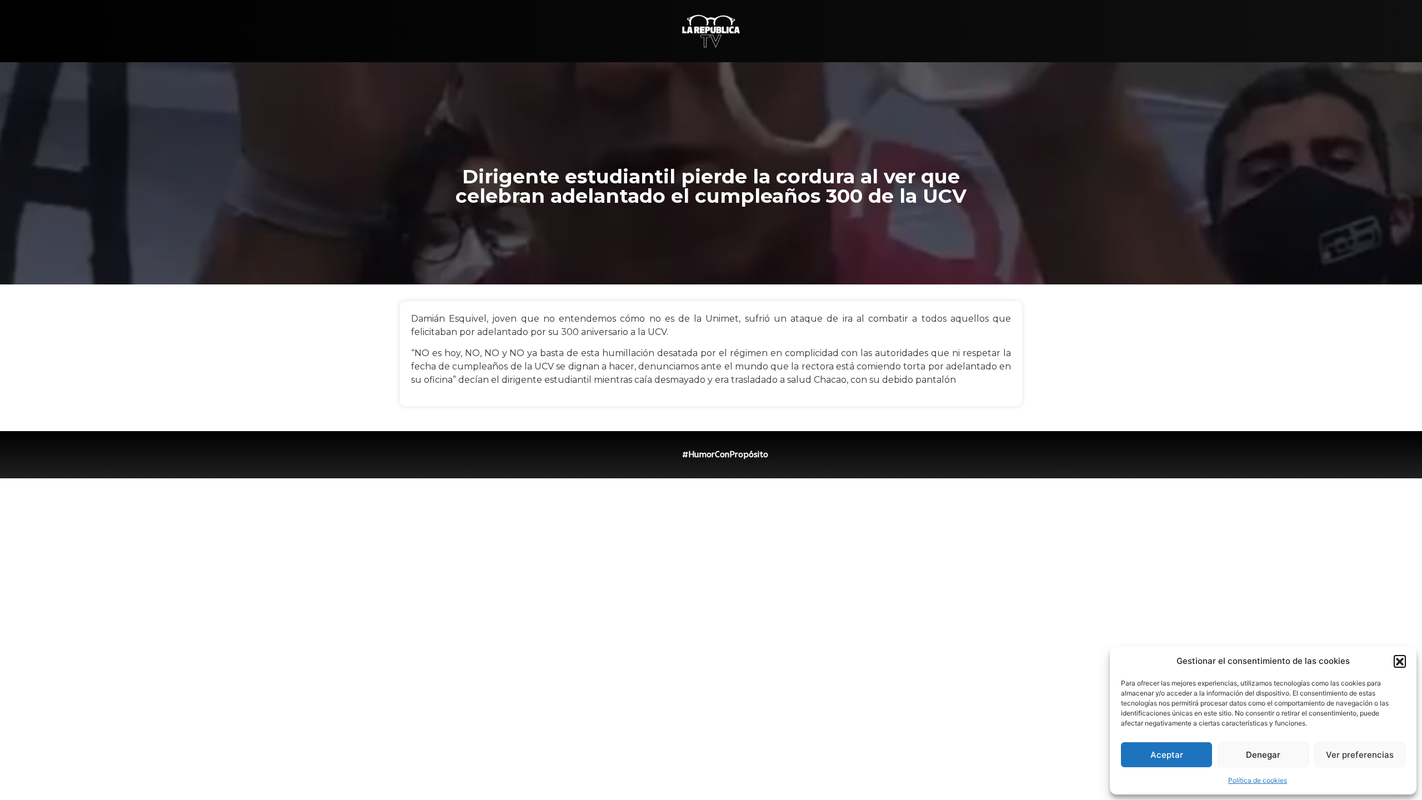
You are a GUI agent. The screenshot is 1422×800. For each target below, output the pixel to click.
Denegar (1263, 754)
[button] (1399, 661)
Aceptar (1166, 754)
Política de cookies (1257, 780)
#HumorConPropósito (725, 454)
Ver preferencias (1360, 754)
